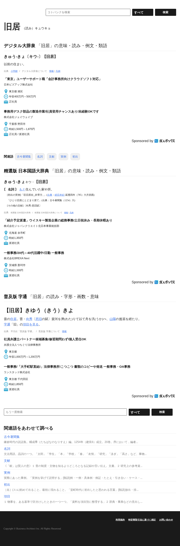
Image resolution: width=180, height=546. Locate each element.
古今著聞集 (24, 156)
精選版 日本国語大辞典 (26, 170)
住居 (13, 319)
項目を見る (31, 324)
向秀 (29, 319)
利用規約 (120, 519)
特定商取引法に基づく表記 (142, 519)
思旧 (39, 319)
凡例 (58, 71)
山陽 (113, 319)
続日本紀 (60, 194)
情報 (51, 71)
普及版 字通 (15, 296)
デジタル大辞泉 (19, 45)
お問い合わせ (166, 519)
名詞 (40, 156)
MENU (7, 3)
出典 (49, 194)
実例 (63, 156)
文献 (51, 156)
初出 (75, 156)
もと (22, 189)
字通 (7, 324)
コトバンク (21, 12)
